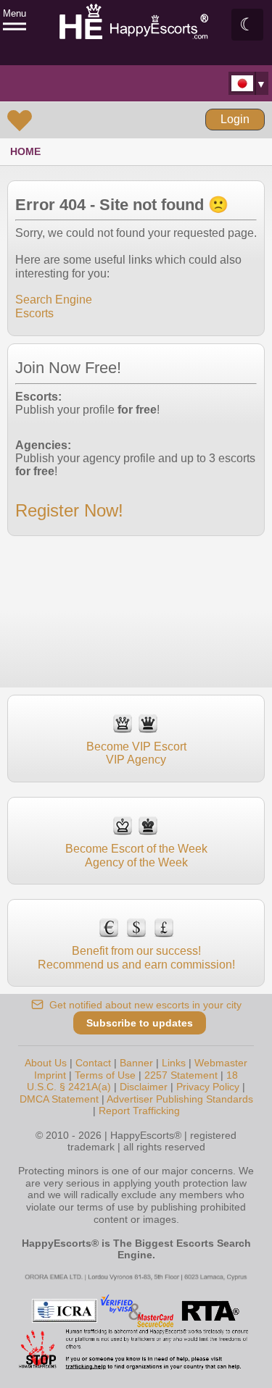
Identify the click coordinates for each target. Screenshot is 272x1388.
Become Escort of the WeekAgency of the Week (136, 855)
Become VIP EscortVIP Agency (136, 753)
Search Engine (53, 299)
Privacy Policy (207, 1086)
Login (235, 119)
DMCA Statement (59, 1099)
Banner (136, 1063)
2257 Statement (181, 1075)
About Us (46, 1063)
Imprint (50, 1075)
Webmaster (220, 1063)
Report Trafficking (139, 1110)
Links (174, 1063)
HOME (25, 151)
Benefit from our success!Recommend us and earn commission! (136, 957)
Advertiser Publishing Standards (180, 1099)
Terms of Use (105, 1075)
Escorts (34, 313)
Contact (93, 1063)
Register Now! (69, 510)
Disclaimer (144, 1086)
